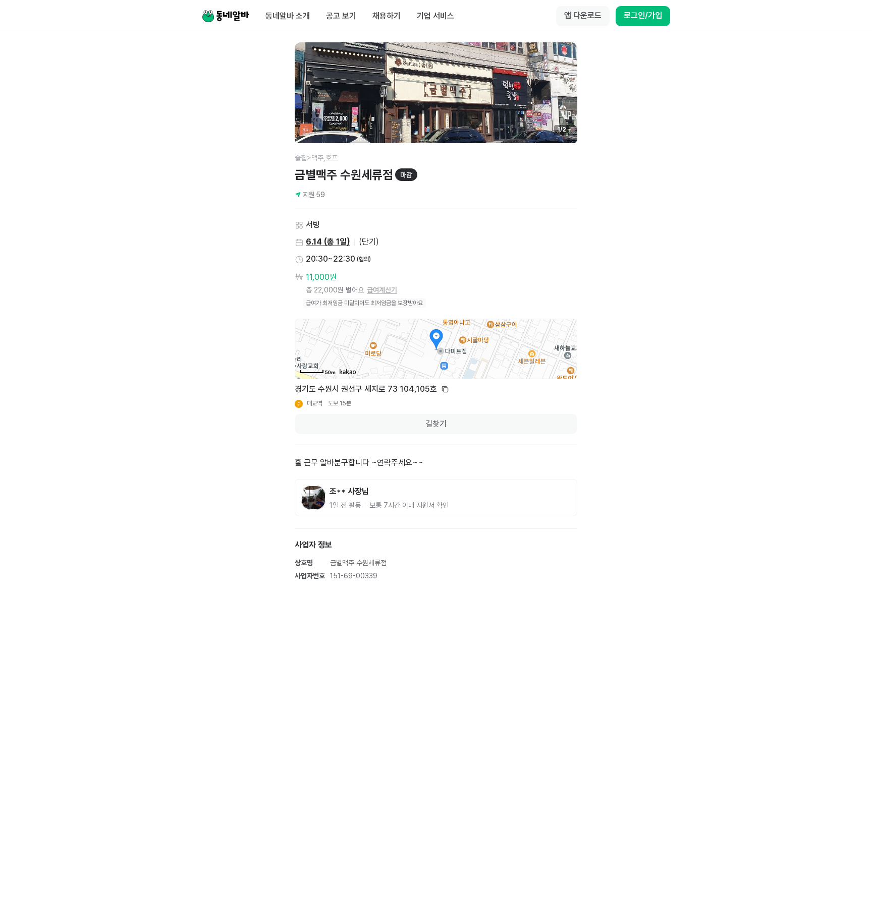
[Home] (225, 16)
